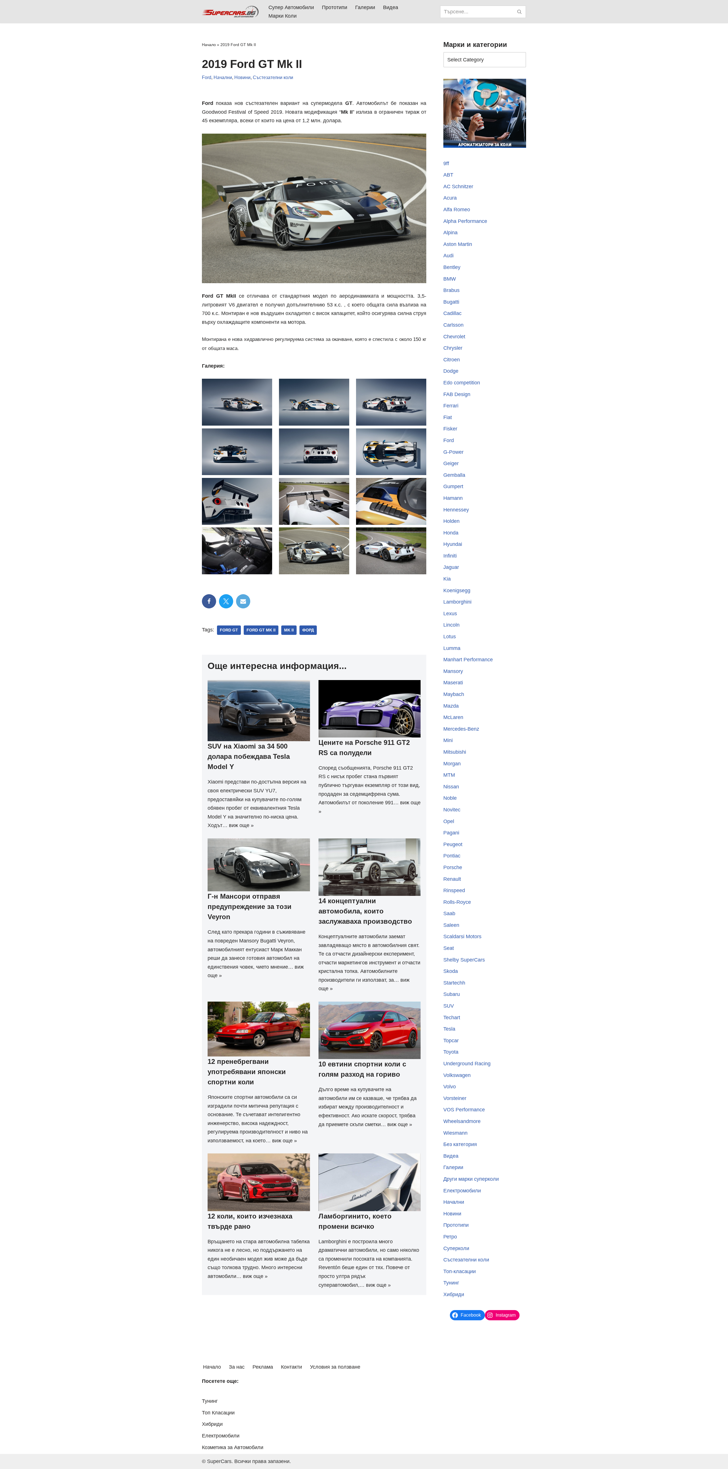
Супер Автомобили (291, 7)
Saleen (451, 925)
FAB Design (456, 394)
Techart (451, 1017)
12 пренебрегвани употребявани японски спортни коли (247, 1072)
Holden (451, 521)
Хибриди (453, 1294)
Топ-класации (459, 1271)
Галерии (365, 7)
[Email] (243, 601)
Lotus (449, 636)
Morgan (452, 763)
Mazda (451, 706)
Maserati (453, 682)
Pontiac (451, 856)
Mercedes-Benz (461, 729)
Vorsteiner (454, 1098)
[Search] (519, 11)
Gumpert (453, 486)
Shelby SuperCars (464, 960)
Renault (452, 879)
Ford (206, 77)
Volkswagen (457, 1075)
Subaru (451, 994)
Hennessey (456, 510)
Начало (209, 44)
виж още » (241, 825)
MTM (449, 775)
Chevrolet (454, 336)
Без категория (460, 1144)
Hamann (453, 498)
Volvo (449, 1086)
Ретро (450, 1237)
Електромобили (462, 1191)
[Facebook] (209, 601)
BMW (449, 279)
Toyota (450, 1052)
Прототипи (334, 7)
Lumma (451, 648)
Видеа (390, 7)
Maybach (453, 694)
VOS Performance (464, 1109)
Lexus (450, 613)
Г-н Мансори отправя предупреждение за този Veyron (249, 906)
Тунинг (451, 1283)
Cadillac (452, 313)
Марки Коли (282, 16)
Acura (450, 198)
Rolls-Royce (457, 902)
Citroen (451, 359)
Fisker (450, 429)
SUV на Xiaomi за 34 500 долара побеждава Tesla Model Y (249, 756)
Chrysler (452, 348)
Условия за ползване (335, 1367)
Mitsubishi (454, 752)
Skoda (450, 971)
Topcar (451, 1040)
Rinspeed (454, 890)
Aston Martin (457, 244)
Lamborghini (457, 602)
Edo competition (461, 383)
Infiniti (450, 556)
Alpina (450, 232)
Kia (447, 579)
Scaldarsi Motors (462, 936)
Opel (448, 821)
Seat (448, 948)
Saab (449, 913)
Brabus (451, 290)
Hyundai (452, 544)
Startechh (454, 983)
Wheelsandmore (462, 1121)
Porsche (452, 867)
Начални (223, 77)
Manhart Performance (468, 659)
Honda (450, 533)
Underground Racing (467, 1063)
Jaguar (451, 567)
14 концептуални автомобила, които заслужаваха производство (365, 911)
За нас (237, 1367)
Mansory (453, 671)
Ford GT (229, 630)
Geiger (451, 463)
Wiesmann (455, 1133)
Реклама (263, 1367)
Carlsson (453, 325)
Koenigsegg (456, 590)
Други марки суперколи (471, 1179)
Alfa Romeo (456, 209)
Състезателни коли (273, 77)
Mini (448, 740)
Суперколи (456, 1248)
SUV (448, 1006)
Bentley (451, 267)
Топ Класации (218, 1413)
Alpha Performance (465, 221)
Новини (242, 77)
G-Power (453, 452)
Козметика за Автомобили (232, 1447)
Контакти (291, 1367)
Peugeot (452, 844)
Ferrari (450, 406)
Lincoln (451, 625)
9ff (446, 163)
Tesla (449, 1029)
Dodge (450, 371)
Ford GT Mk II (261, 630)
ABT (448, 175)
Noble (450, 798)
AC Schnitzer (458, 186)
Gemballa (454, 475)
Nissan (451, 787)
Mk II (289, 630)
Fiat (447, 417)
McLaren (453, 717)
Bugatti (451, 302)
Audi (448, 255)
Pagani (451, 833)
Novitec (451, 810)
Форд (308, 630)
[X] (226, 601)
